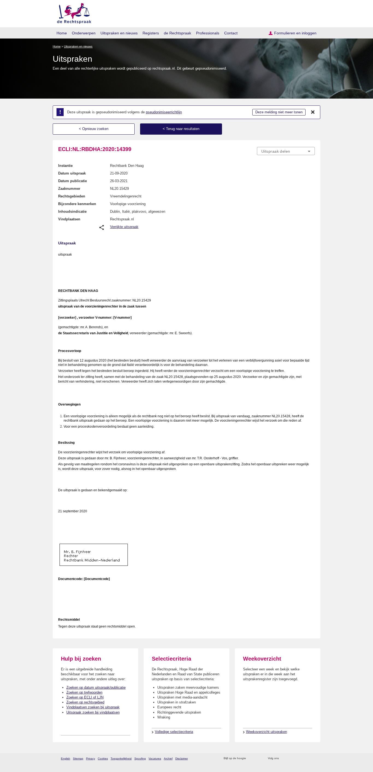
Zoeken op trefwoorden (84, 692)
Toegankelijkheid (121, 758)
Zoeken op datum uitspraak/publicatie (96, 687)
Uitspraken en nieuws (119, 33)
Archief (168, 758)
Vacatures (155, 758)
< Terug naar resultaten (181, 129)
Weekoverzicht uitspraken (266, 732)
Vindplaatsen (69, 219)
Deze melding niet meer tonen (279, 112)
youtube (312, 758)
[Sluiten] (312, 112)
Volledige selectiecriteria (174, 732)
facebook (291, 758)
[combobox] (285, 151)
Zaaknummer (69, 189)
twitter (283, 758)
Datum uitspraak (72, 173)
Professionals (207, 33)
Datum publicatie (72, 181)
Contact (231, 33)
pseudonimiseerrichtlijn (164, 112)
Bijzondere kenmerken (77, 204)
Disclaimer (181, 758)
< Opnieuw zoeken (93, 129)
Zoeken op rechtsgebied (85, 702)
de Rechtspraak (177, 33)
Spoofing (140, 758)
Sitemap (78, 758)
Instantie (65, 166)
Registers (151, 33)
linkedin (305, 758)
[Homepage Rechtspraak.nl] (72, 12)
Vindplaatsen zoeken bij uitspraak (93, 707)
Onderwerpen (84, 33)
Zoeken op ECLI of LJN (84, 697)
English (65, 758)
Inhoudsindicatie (72, 211)
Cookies (103, 758)
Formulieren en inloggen (295, 33)
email (258, 758)
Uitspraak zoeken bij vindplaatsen (93, 712)
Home (62, 33)
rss (251, 758)
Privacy (90, 758)
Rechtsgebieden (71, 196)
